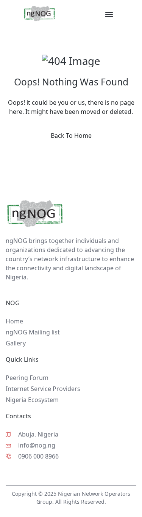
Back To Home (71, 135)
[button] (109, 14)
